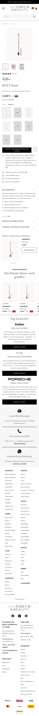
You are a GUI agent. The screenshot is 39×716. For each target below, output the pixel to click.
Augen (13, 24)
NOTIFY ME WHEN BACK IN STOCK (16, 150)
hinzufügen (29, 250)
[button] (35, 44)
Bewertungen (19, 373)
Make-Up (5, 24)
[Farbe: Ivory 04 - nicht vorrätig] (6, 126)
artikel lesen (19, 347)
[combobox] (19, 16)
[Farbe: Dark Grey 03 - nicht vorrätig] (29, 112)
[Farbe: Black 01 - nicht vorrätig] (6, 112)
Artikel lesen (19, 402)
